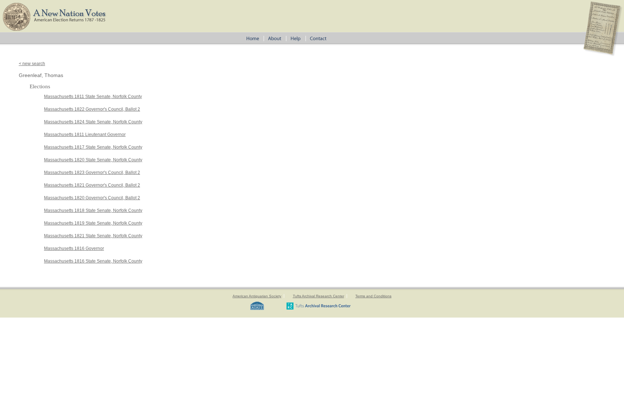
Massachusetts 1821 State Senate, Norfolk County (93, 235)
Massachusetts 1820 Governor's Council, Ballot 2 (92, 197)
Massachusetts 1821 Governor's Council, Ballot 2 (92, 185)
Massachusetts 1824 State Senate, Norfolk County (93, 121)
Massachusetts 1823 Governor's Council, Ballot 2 (92, 172)
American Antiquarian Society (257, 296)
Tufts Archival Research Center (318, 296)
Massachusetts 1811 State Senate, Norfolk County (93, 96)
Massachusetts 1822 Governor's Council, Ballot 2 (92, 109)
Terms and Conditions (373, 296)
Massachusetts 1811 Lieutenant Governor (85, 134)
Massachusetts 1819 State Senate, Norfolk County (93, 223)
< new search (32, 63)
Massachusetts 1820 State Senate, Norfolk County (93, 159)
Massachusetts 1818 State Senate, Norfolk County (93, 210)
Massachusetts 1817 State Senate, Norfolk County (93, 147)
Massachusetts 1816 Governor (74, 248)
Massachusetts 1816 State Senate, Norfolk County (93, 261)
